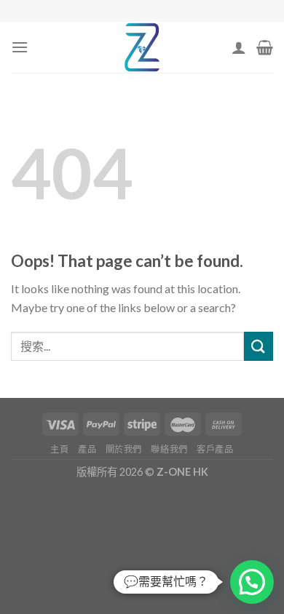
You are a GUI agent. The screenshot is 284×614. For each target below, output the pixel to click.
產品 (87, 449)
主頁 (59, 449)
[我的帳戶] (239, 47)
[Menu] (19, 47)
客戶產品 (215, 449)
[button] (252, 582)
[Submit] (258, 346)
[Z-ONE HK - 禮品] (142, 47)
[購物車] (264, 47)
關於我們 (124, 449)
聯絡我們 (169, 449)
